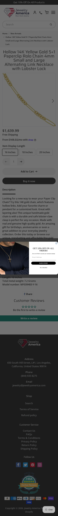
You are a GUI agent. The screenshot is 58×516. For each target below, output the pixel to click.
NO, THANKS (43, 267)
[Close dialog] (56, 243)
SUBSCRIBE (43, 263)
